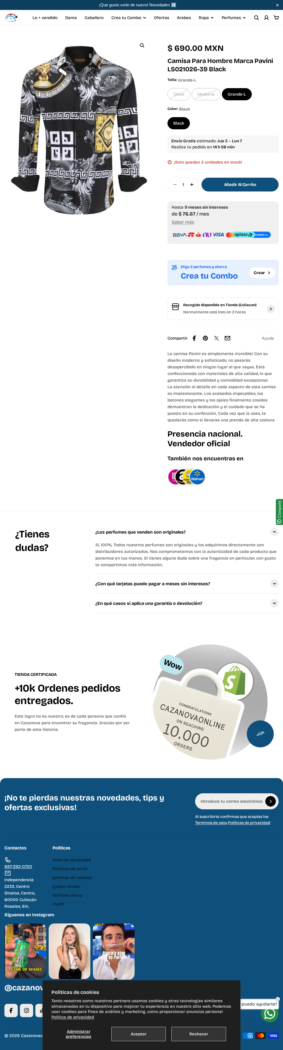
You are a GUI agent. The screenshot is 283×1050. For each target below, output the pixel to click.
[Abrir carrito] (276, 18)
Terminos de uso (210, 822)
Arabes (184, 17)
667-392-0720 (18, 866)
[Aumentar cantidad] (193, 184)
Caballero (94, 17)
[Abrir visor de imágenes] (142, 45)
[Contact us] (270, 1013)
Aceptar (138, 1033)
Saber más (183, 222)
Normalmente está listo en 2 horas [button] (214, 312)
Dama (71, 17)
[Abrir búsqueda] (256, 18)
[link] (268, 338)
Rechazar (198, 1033)
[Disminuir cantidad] (173, 184)
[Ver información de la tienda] (271, 309)
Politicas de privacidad (249, 822)
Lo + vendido (45, 17)
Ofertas (161, 17)
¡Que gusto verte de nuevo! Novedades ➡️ (137, 4)
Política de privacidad (72, 1017)
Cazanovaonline (37, 1035)
